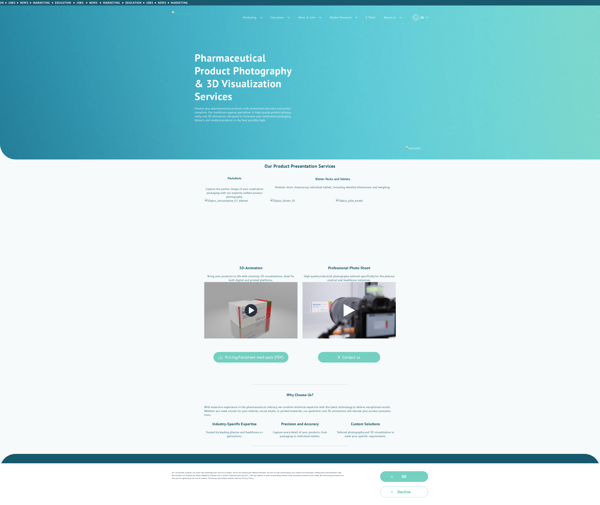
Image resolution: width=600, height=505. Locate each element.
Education (277, 17)
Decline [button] (404, 491)
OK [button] (404, 476)
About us (390, 17)
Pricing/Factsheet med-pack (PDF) (254, 357)
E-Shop (370, 17)
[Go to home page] (183, 13)
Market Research (341, 17)
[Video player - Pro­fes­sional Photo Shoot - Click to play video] (349, 310)
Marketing (250, 17)
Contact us (351, 357)
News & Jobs (307, 17)
